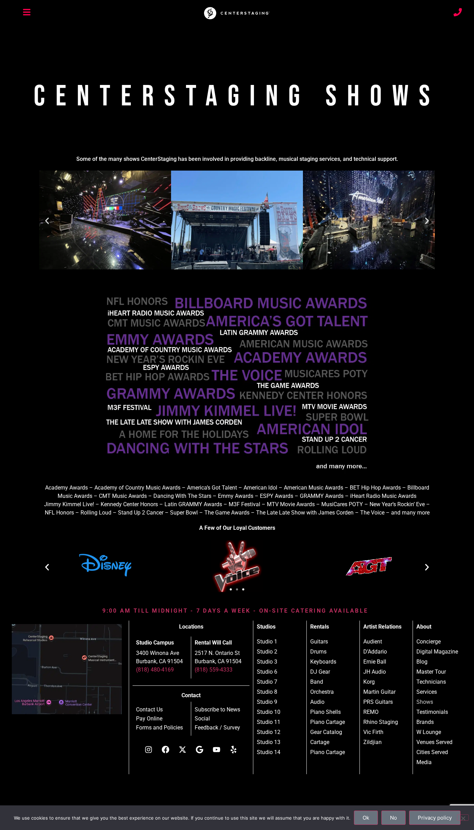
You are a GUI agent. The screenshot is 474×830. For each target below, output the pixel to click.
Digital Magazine (437, 651)
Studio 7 (267, 681)
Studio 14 (268, 752)
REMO (371, 712)
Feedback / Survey (217, 727)
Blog (422, 661)
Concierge (428, 641)
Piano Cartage (327, 722)
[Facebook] (165, 749)
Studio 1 (267, 641)
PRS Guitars (378, 702)
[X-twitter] (182, 749)
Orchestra (322, 692)
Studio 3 (267, 661)
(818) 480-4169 (155, 669)
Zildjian (372, 742)
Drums (318, 651)
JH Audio (374, 671)
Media (424, 762)
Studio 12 (268, 732)
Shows (424, 702)
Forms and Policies (159, 727)
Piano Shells (325, 712)
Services (426, 692)
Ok (366, 817)
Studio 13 (268, 742)
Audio (317, 702)
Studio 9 (267, 702)
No (393, 817)
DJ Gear (320, 671)
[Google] (199, 749)
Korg (369, 681)
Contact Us (149, 709)
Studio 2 (267, 651)
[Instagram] (148, 749)
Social (202, 718)
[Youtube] (216, 749)
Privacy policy (435, 817)
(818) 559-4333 (213, 669)
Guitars (319, 641)
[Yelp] (233, 749)
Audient (372, 641)
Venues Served (434, 742)
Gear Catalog (326, 732)
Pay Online (149, 718)
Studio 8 (267, 692)
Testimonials (432, 712)
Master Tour (431, 671)
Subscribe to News (217, 709)
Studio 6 (267, 671)
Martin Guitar (379, 692)
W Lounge (428, 732)
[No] (463, 817)
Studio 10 (268, 712)
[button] (47, 221)
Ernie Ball (374, 661)
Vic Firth (373, 732)
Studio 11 (268, 722)
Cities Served (432, 752)
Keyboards (323, 661)
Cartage (319, 742)
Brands (425, 722)
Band (316, 681)
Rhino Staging (380, 722)
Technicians (431, 681)
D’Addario (375, 651)
